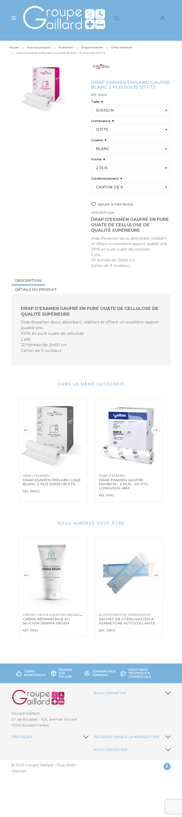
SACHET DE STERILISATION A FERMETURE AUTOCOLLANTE (127, 621)
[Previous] (26, 430)
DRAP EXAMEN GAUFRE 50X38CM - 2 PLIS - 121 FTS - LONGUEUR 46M (125, 484)
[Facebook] (167, 766)
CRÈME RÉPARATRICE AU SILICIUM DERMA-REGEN (47, 621)
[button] (112, 204)
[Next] (155, 430)
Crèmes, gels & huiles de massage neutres (60, 615)
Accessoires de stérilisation (124, 615)
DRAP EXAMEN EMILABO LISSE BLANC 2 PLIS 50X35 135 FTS (52, 482)
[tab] (28, 281)
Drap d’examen (36, 475)
